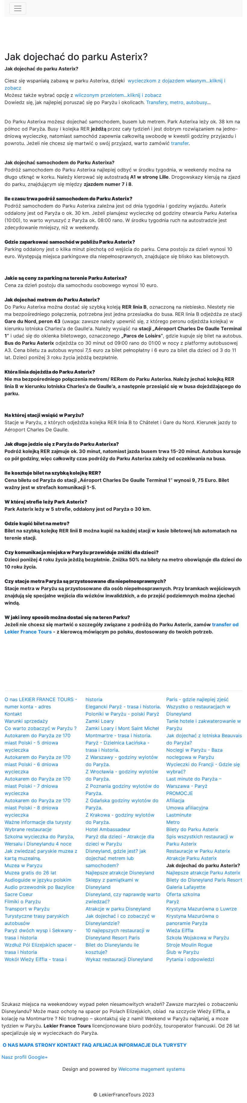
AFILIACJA (105, 1045)
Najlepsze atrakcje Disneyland (120, 873)
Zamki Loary (100, 721)
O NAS (10, 1045)
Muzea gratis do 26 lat (30, 873)
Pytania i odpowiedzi (190, 959)
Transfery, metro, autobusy (176, 102)
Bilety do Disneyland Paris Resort (204, 880)
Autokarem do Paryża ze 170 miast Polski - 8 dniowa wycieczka (37, 807)
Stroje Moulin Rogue (189, 945)
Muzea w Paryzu (23, 865)
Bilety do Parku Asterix (192, 829)
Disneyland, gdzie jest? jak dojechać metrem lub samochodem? (116, 858)
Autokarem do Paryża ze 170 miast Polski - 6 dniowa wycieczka (37, 764)
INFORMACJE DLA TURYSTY (153, 1045)
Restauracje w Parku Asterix (198, 851)
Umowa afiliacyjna (187, 808)
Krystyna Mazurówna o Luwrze (201, 909)
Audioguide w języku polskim (38, 880)
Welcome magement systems (151, 1069)
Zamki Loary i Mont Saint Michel (122, 728)
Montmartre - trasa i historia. (119, 735)
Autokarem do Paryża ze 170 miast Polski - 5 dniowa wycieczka (37, 742)
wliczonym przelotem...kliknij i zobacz (118, 95)
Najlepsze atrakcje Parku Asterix (203, 873)
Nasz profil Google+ (25, 1057)
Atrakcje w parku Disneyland (118, 909)
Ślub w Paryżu (182, 952)
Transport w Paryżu (27, 909)
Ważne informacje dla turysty (38, 822)
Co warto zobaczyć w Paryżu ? (41, 728)
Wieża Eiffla (179, 930)
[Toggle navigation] (17, 8)
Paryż (172, 901)
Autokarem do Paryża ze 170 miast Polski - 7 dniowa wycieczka (37, 786)
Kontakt (13, 714)
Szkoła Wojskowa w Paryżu (197, 938)
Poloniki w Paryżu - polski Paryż (122, 714)
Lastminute (178, 815)
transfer (180, 143)
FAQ (87, 1045)
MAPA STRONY (37, 1045)
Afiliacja (175, 800)
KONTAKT (69, 1045)
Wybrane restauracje (28, 829)
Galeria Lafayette (185, 887)
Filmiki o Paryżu (23, 901)
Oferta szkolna (183, 894)
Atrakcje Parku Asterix (191, 858)
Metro (173, 822)
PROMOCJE (179, 793)
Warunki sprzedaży (26, 721)
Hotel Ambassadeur (108, 829)
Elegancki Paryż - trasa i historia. (123, 707)
